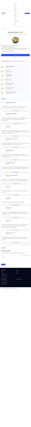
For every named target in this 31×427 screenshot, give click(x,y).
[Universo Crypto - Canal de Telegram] (3, 79)
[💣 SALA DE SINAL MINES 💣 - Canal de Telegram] (3, 163)
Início (2, 271)
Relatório (15, 57)
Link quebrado (7, 292)
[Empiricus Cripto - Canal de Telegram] (3, 71)
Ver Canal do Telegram (15, 110)
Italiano (15, 8)
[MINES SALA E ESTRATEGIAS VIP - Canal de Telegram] (3, 103)
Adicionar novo (27, 13)
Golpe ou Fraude (7, 296)
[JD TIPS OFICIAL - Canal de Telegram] (3, 126)
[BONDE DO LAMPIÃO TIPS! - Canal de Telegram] (3, 150)
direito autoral (7, 294)
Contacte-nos (3, 273)
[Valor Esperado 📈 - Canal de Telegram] (3, 198)
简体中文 (15, 15)
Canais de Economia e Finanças (9, 93)
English (15, 3)
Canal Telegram (19, 279)
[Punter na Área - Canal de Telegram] (3, 187)
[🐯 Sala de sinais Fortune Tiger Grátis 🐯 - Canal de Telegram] (3, 175)
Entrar (17, 271)
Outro (6, 291)
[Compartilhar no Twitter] (15, 64)
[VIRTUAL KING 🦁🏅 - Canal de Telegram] (3, 208)
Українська (15, 12)
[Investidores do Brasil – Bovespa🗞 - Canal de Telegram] (3, 92)
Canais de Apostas (8, 67)
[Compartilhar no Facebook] (17, 64)
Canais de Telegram (4, 280)
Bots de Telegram (3, 284)
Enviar (3, 264)
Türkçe (15, 24)
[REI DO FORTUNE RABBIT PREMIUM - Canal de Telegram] (3, 114)
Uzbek (15, 10)
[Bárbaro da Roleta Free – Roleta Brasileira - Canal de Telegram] (3, 139)
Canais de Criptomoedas (9, 76)
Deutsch (15, 22)
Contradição (7, 295)
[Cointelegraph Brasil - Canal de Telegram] (3, 75)
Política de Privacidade (4, 275)
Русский (15, 5)
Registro (17, 273)
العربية (15, 7)
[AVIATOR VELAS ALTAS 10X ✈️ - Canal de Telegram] (3, 233)
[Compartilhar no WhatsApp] (13, 64)
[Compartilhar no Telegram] (11, 64)
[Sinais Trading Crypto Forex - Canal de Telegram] (3, 84)
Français (15, 17)
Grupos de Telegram (4, 282)
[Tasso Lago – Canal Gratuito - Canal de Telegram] (3, 88)
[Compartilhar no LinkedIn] (19, 64)
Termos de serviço (4, 276)
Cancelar (20, 306)
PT (13, 1)
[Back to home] (3, 13)
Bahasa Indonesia (16, 20)
